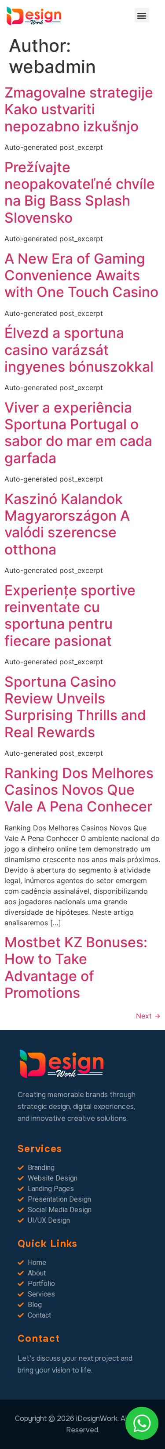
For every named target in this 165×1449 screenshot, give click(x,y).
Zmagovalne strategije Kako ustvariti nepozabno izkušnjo (78, 109)
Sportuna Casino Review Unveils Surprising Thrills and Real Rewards (75, 707)
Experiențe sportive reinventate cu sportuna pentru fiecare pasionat (70, 615)
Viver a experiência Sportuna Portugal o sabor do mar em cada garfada (78, 433)
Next (148, 1015)
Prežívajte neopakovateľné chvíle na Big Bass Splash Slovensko (79, 192)
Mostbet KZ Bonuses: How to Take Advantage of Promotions (75, 967)
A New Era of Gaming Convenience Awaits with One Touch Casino (81, 275)
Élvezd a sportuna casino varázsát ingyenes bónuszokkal (79, 349)
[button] (142, 15)
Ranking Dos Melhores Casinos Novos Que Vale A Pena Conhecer (79, 789)
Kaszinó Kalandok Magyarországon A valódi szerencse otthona (67, 524)
